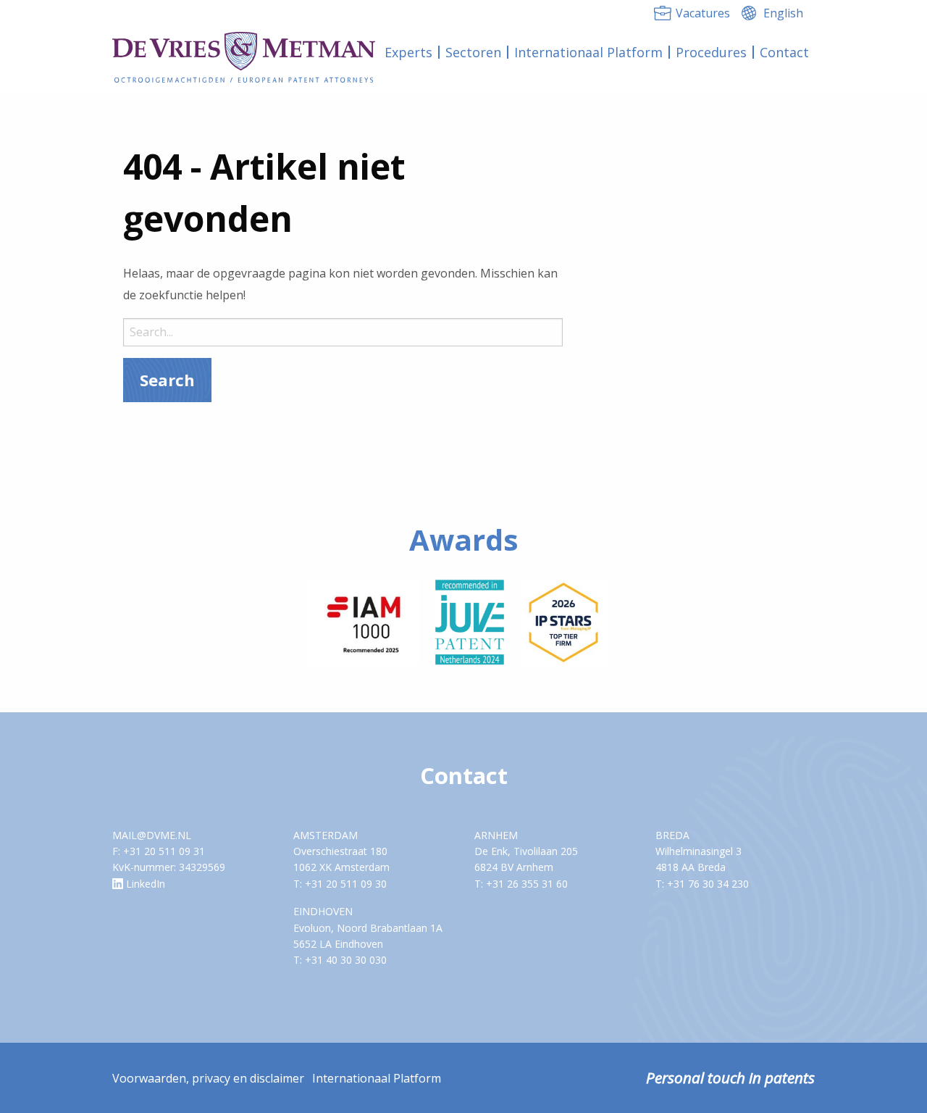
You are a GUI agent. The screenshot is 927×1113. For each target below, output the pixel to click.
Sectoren (473, 52)
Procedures (711, 52)
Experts (408, 52)
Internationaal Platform (588, 52)
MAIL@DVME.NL (151, 835)
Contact (784, 52)
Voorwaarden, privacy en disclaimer (208, 1078)
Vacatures (703, 13)
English (783, 13)
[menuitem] (409, 52)
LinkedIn (144, 884)
